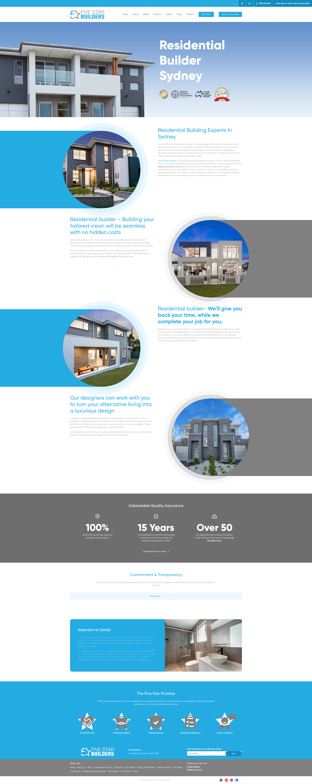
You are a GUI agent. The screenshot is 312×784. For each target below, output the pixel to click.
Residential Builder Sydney (94, 771)
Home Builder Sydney (167, 161)
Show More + (156, 596)
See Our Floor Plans (230, 14)
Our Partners (125, 771)
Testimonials (113, 771)
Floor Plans (130, 767)
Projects (157, 14)
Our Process (75, 771)
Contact (190, 14)
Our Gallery (178, 767)
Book (135, 771)
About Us (81, 767)
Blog (179, 14)
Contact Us (119, 767)
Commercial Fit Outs (102, 767)
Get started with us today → (156, 551)
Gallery (169, 14)
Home (125, 14)
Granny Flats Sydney (146, 767)
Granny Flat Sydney (109, 256)
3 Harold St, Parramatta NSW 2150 (144, 753)
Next (234, 753)
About (135, 14)
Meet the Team (164, 767)
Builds (146, 14)
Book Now (206, 14)
